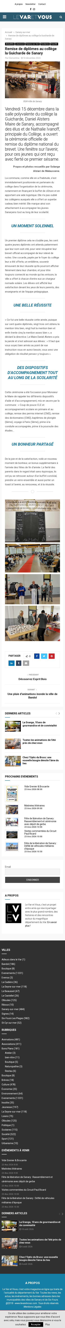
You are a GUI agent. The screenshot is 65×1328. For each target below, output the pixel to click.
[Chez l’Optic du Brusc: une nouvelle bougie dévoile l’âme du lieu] (13, 761)
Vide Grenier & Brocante (14, 1160)
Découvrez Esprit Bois (32, 679)
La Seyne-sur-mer (14, 986)
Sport (8, 1138)
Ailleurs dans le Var (13, 959)
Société (54, 44)
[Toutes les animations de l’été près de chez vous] (13, 743)
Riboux (8, 1004)
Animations (11, 1039)
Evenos (7, 977)
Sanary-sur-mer (32, 44)
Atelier (10, 1053)
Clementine (14, 58)
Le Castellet (10, 995)
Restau (10, 1071)
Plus (47, 1324)
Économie (9, 1089)
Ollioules (9, 1000)
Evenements (8, 973)
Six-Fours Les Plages (16, 1018)
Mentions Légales (32, 1306)
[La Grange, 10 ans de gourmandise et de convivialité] (13, 726)
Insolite (8, 1102)
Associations (11, 1044)
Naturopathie (13, 1066)
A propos (19, 4)
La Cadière (10, 982)
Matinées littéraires (12, 1168)
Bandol (8, 964)
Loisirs (7, 1116)
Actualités (10, 44)
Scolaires (45, 44)
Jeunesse (20, 44)
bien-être (12, 1057)
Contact (42, 4)
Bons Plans (11, 1048)
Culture (9, 1084)
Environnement (12, 1093)
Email (8, 866)
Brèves (8, 1080)
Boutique (8, 968)
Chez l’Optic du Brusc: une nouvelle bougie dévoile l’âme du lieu (40, 760)
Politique (8, 1125)
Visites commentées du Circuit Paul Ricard (24, 1189)
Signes (8, 1013)
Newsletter (31, 4)
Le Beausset (11, 991)
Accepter (36, 1324)
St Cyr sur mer (12, 1022)
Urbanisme (10, 1143)
